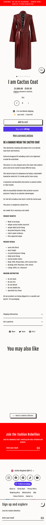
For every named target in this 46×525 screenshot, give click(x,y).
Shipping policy (15, 492)
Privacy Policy (32, 489)
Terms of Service (18, 496)
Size (23, 98)
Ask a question (8, 322)
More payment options (23, 135)
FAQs (34, 492)
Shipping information (10, 314)
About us (12, 489)
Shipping (16, 92)
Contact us (29, 496)
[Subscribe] (42, 518)
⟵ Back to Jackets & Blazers (23, 416)
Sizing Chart (21, 489)
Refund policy (26, 492)
